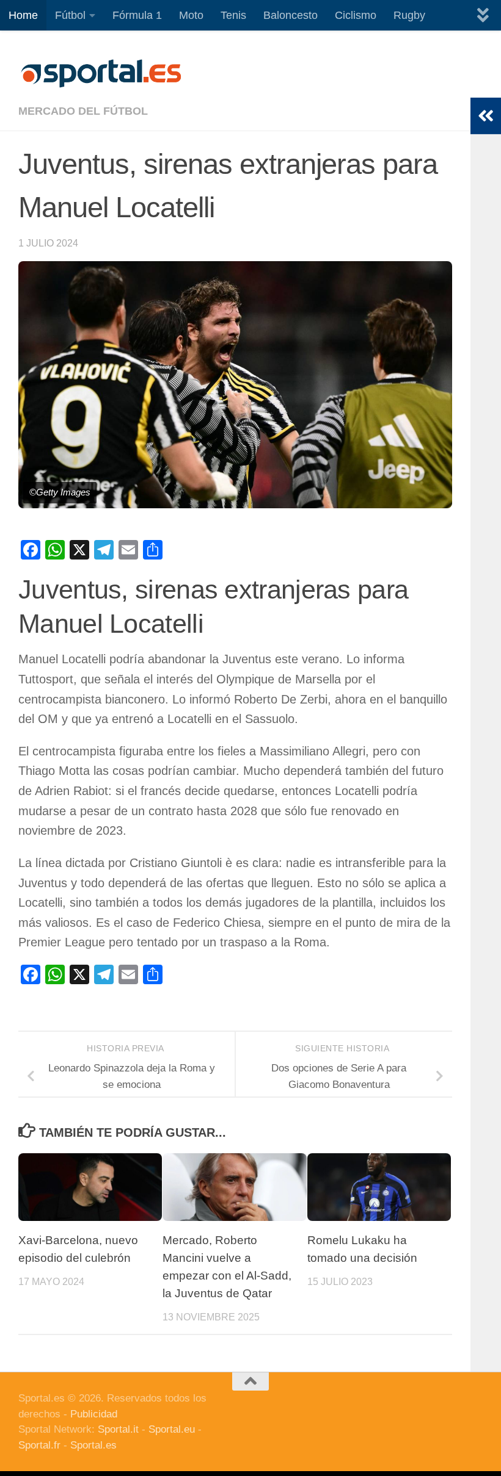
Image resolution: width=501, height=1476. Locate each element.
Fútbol (70, 15)
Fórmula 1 (137, 15)
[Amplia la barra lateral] (485, 116)
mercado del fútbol (83, 111)
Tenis (233, 15)
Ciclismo (355, 15)
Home (23, 15)
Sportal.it (118, 1429)
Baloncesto (290, 15)
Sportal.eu (171, 1429)
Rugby (409, 15)
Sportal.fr (39, 1445)
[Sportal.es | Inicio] (100, 73)
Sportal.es (93, 1445)
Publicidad (93, 1414)
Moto (191, 15)
